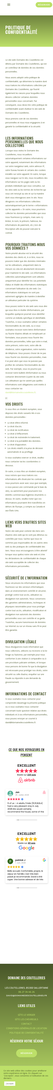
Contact (26, 1023)
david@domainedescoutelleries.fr (20, 392)
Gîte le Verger (26, 1014)
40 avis (31, 843)
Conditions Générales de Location (26, 1028)
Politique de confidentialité (26, 1032)
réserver (44, 4)
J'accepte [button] (10, 1083)
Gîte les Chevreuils (26, 1019)
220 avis (31, 774)
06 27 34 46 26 (26, 991)
